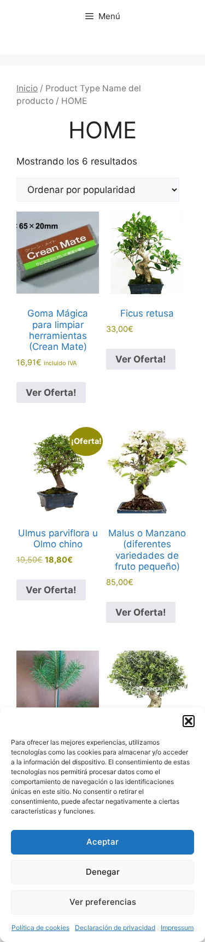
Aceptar (102, 841)
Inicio (27, 88)
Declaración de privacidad (115, 927)
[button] (188, 721)
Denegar (103, 872)
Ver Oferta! (51, 392)
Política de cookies (40, 927)
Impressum (177, 927)
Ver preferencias (102, 902)
